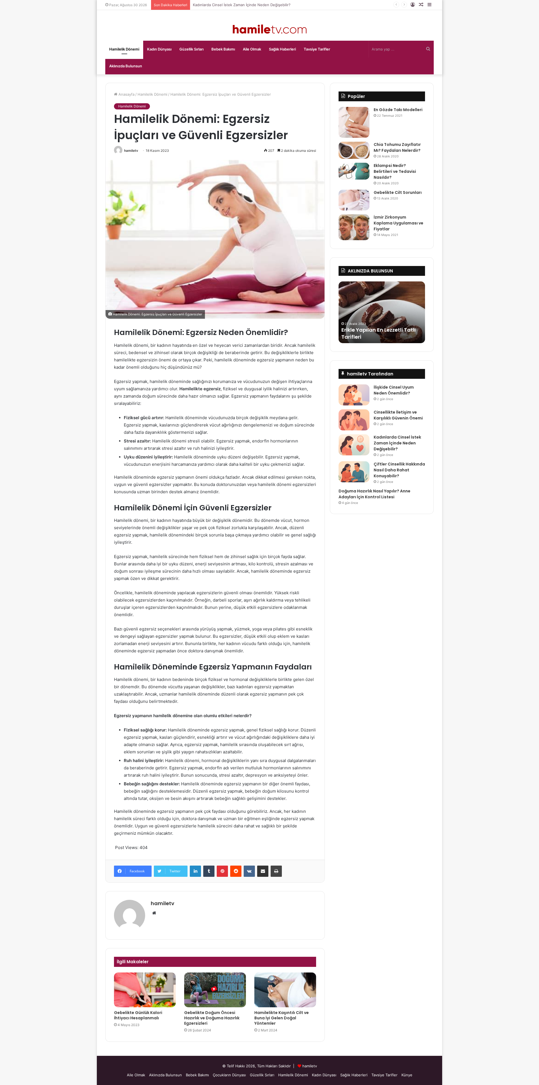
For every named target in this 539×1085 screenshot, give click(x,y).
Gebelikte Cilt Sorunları (398, 192)
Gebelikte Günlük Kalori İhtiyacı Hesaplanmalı (138, 1015)
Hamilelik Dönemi (124, 49)
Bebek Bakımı (223, 49)
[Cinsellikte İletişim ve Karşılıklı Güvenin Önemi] (354, 419)
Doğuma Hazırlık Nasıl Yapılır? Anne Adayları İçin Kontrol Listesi (374, 494)
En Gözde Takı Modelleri (398, 110)
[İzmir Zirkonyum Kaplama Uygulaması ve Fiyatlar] (354, 227)
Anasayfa (125, 94)
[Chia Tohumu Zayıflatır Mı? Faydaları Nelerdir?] (354, 150)
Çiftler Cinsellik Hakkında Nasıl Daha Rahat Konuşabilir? (399, 470)
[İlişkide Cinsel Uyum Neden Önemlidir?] (354, 394)
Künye (406, 1075)
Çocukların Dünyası (229, 1075)
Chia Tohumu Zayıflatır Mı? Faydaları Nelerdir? (397, 147)
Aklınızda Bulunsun (125, 66)
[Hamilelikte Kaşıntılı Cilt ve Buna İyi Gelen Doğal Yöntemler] (285, 989)
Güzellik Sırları (191, 49)
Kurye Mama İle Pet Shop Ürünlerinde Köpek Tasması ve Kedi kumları (380, 329)
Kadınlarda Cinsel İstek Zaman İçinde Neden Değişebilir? (397, 443)
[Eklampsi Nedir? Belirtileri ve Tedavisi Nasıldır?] (354, 171)
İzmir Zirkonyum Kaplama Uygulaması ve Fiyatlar (398, 223)
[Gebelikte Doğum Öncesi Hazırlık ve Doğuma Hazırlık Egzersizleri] (215, 989)
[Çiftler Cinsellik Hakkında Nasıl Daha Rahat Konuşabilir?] (354, 471)
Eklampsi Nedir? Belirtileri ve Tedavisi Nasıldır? (395, 171)
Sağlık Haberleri (282, 49)
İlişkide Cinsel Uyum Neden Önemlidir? (394, 390)
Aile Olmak (252, 49)
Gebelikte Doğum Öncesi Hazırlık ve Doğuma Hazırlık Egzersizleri (211, 1018)
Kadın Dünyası (159, 49)
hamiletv (131, 150)
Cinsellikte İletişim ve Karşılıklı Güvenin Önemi (398, 415)
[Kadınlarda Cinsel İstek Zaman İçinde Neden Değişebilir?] (354, 444)
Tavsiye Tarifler (317, 49)
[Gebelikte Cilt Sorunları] (354, 200)
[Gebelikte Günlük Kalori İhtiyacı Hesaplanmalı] (145, 989)
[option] (382, 312)
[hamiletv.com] (269, 29)
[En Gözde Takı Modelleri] (354, 122)
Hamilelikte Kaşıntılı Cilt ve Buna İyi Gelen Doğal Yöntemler (281, 1018)
